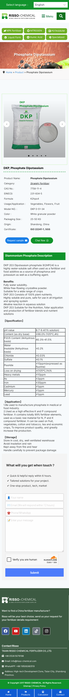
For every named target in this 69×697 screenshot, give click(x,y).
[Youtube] (15, 631)
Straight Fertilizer (39, 183)
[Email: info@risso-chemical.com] (34, 661)
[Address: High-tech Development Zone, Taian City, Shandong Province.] (34, 673)
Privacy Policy (39, 686)
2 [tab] (33, 155)
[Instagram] (46, 631)
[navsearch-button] (61, 16)
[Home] (8, 693)
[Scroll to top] (65, 693)
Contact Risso (10, 645)
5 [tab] (45, 155)
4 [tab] (41, 155)
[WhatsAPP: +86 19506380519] (34, 666)
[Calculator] (43, 693)
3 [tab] (37, 155)
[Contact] (60, 693)
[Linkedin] (26, 631)
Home (9, 72)
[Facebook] (5, 631)
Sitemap (27, 686)
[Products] (26, 693)
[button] (47, 16)
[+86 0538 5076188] (34, 655)
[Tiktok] (36, 631)
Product (19, 72)
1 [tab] (28, 155)
